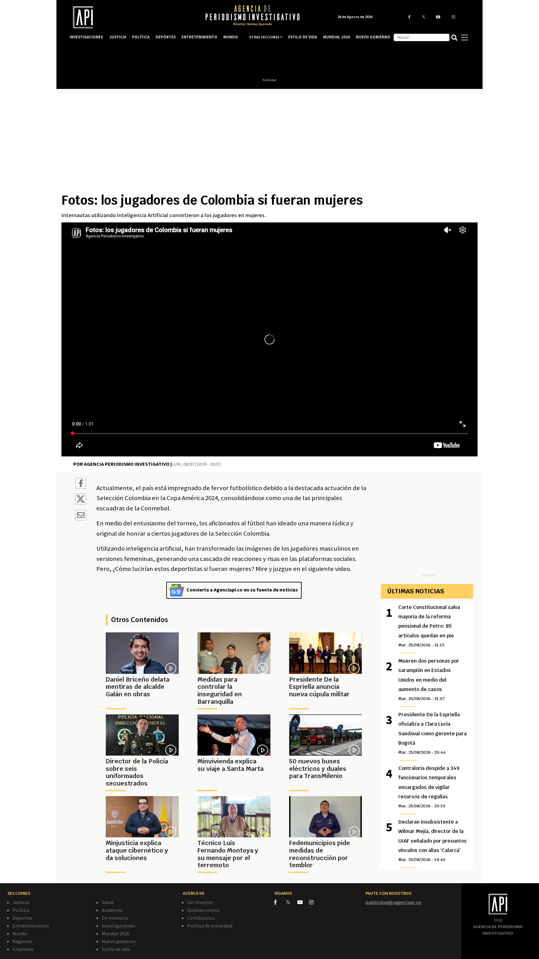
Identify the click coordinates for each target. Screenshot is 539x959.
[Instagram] (314, 902)
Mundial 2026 (115, 933)
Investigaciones (118, 925)
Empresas (23, 949)
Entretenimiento (30, 925)
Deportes (22, 918)
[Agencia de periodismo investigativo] (131, 17)
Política (20, 910)
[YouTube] (303, 902)
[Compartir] (80, 484)
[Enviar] (80, 516)
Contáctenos (201, 918)
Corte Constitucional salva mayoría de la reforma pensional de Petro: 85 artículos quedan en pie (429, 626)
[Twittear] (80, 502)
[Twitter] (291, 902)
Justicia (20, 902)
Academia (112, 910)
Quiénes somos (203, 910)
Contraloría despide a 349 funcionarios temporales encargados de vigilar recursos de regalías (428, 787)
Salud (107, 902)
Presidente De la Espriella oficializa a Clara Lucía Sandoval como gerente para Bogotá (432, 733)
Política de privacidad (209, 925)
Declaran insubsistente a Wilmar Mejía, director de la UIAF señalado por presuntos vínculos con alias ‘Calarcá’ (432, 841)
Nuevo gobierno (119, 941)
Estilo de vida (116, 949)
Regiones (22, 941)
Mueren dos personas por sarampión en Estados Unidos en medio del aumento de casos (428, 680)
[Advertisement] (269, 145)
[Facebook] (280, 902)
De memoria (115, 918)
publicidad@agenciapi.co (393, 902)
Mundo (19, 933)
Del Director (200, 902)
